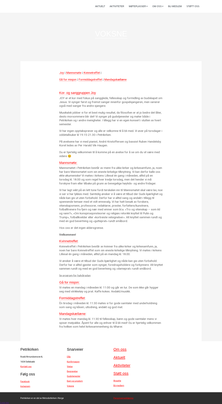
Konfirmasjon (73, 362)
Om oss (120, 349)
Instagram (25, 386)
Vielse (70, 366)
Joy (61, 72)
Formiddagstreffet (90, 79)
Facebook (25, 381)
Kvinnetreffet (92, 72)
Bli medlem (175, 6)
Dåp (69, 357)
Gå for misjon (67, 79)
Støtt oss (193, 6)
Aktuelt (100, 6)
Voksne (70, 386)
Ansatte (117, 381)
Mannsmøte (73, 72)
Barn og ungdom (75, 381)
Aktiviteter (117, 6)
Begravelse (72, 371)
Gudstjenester (73, 376)
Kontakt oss (26, 366)
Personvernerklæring (123, 398)
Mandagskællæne (115, 79)
